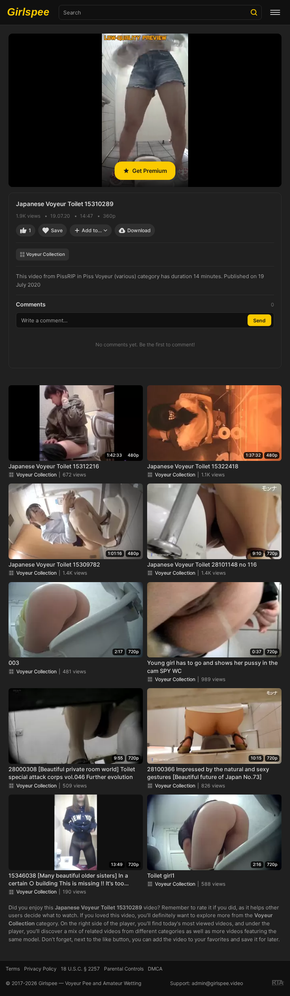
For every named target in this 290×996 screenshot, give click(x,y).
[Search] (254, 12)
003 (13, 662)
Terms (13, 969)
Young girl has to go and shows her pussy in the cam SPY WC (212, 666)
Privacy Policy (40, 969)
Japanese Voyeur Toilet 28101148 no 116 (202, 564)
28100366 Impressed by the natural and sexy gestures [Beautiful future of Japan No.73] (208, 773)
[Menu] (275, 12)
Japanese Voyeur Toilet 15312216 (53, 466)
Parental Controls (124, 969)
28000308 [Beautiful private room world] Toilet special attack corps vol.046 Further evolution (71, 773)
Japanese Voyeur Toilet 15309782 (54, 564)
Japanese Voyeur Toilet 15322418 (192, 466)
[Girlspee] (30, 12)
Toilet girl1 (161, 875)
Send (259, 320)
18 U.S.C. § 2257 (80, 969)
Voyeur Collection (45, 254)
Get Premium (149, 170)
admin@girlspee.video (217, 983)
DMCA (155, 969)
